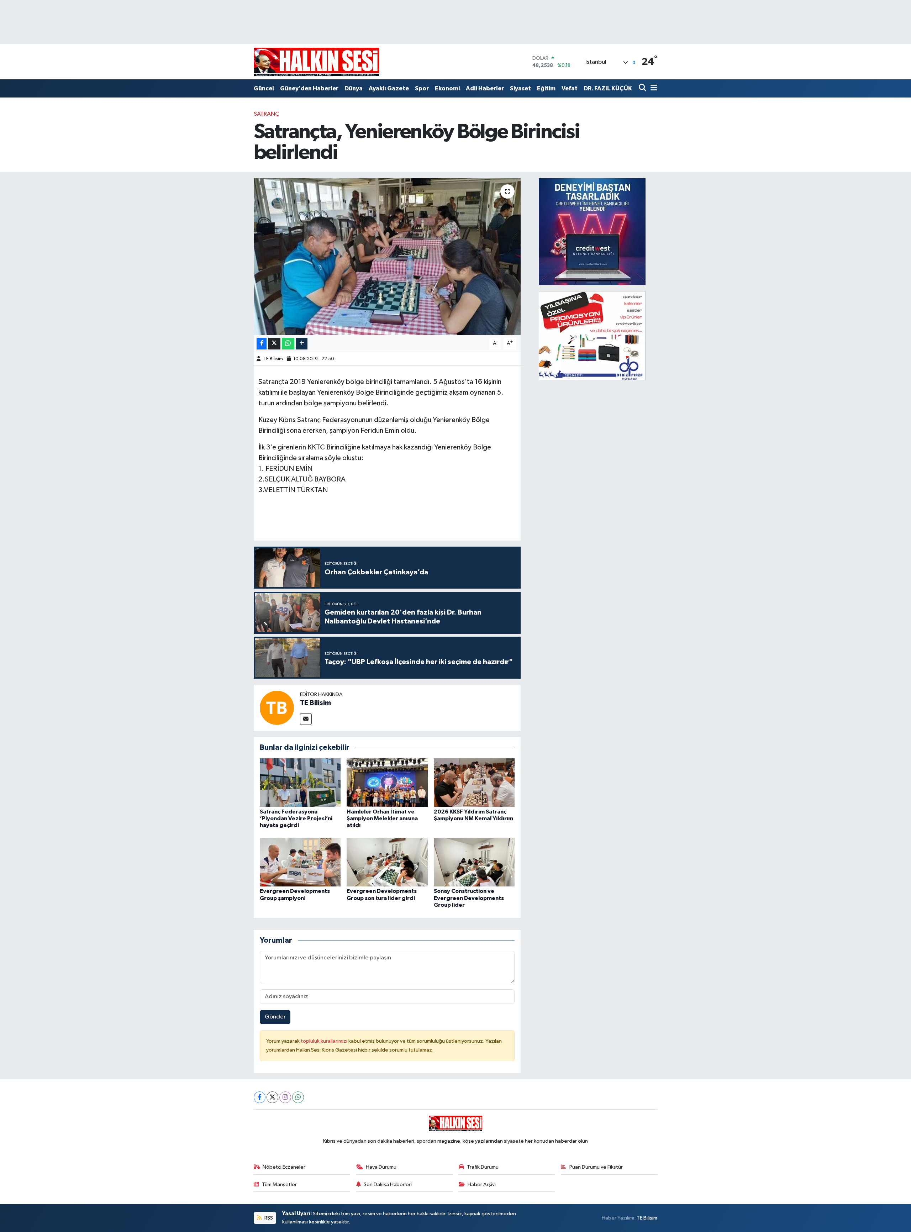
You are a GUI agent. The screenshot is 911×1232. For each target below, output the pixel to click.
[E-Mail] (306, 719)
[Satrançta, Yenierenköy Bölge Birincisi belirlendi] (387, 256)
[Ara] (643, 88)
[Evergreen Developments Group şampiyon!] (300, 862)
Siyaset (520, 88)
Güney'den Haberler (309, 88)
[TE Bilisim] (277, 708)
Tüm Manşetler (279, 1184)
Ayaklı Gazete (389, 88)
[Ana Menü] (653, 88)
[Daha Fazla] (301, 343)
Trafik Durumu (483, 1167)
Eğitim (546, 88)
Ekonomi (447, 88)
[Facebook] (259, 1097)
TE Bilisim (273, 359)
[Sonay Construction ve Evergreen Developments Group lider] (474, 862)
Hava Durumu (381, 1167)
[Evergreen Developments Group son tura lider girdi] (387, 862)
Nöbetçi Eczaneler (284, 1167)
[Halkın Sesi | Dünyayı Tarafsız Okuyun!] (316, 62)
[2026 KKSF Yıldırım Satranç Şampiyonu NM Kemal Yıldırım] (474, 782)
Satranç (266, 114)
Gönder (275, 1017)
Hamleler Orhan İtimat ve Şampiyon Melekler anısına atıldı (382, 818)
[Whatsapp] (298, 1097)
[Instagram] (285, 1097)
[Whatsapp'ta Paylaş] (288, 343)
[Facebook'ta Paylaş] (262, 343)
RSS (268, 1218)
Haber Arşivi (482, 1184)
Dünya (353, 88)
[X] (272, 1097)
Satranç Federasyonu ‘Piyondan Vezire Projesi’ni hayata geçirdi (296, 818)
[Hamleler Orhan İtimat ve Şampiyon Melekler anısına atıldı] (387, 782)
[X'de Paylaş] (274, 343)
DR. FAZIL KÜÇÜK (608, 88)
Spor (422, 88)
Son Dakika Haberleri (388, 1184)
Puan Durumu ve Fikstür (596, 1167)
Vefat (570, 88)
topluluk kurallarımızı (324, 1041)
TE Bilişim (647, 1218)
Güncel (264, 88)
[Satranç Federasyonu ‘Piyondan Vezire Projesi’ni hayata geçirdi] (300, 782)
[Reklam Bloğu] (592, 231)
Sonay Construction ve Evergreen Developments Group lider (469, 897)
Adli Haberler (485, 88)
